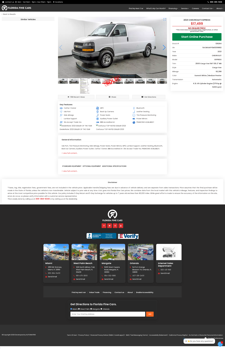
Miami (48, 263)
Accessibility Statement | (158, 335)
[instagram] (115, 225)
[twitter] (109, 225)
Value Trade (94, 292)
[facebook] (104, 225)
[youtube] (120, 225)
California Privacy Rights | (178, 335)
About (219, 8)
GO (149, 314)
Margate (106, 263)
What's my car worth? (156, 8)
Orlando (134, 263)
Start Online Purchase (197, 37)
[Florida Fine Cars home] (112, 216)
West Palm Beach (82, 263)
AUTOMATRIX (31, 335)
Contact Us (207, 8)
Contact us (119, 292)
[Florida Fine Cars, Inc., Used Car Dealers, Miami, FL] (101, 236)
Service (184, 8)
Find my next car (136, 8)
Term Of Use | (72, 335)
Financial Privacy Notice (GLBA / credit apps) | (107, 335)
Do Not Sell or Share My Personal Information (206, 335)
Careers (195, 8)
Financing (173, 8)
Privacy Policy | (83, 335)
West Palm (85, 309)
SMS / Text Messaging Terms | (137, 335)
